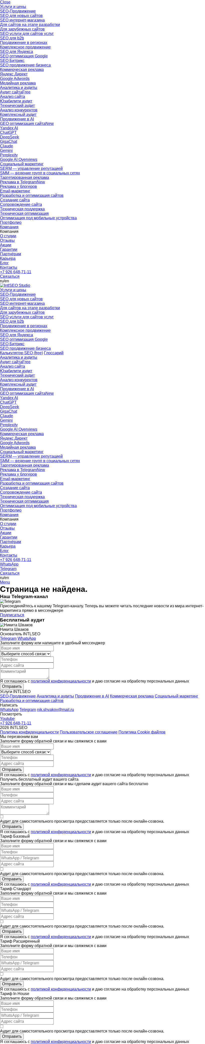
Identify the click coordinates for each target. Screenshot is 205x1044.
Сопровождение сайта (21, 204)
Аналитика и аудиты (18, 87)
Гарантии (8, 249)
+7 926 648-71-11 (15, 272)
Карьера (8, 258)
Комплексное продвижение (25, 47)
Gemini (6, 150)
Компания (9, 227)
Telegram (8, 569)
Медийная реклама (18, 83)
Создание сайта (15, 200)
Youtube (7, 718)
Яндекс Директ (14, 74)
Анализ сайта (12, 96)
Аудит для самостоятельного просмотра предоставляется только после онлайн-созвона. (82, 821)
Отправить (12, 686)
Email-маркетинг (15, 191)
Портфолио (11, 222)
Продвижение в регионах (23, 42)
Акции (5, 245)
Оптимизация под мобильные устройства (38, 218)
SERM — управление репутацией (31, 168)
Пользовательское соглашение (89, 732)
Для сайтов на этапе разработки (30, 24)
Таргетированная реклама (24, 177)
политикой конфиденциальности (61, 681)
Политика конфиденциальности (29, 732)
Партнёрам (10, 254)
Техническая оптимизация (24, 213)
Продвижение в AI (17, 119)
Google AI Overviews (18, 159)
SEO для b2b (12, 38)
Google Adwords (15, 78)
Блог (4, 263)
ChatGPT (8, 132)
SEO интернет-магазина (22, 20)
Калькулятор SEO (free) (21, 353)
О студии (8, 236)
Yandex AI (9, 128)
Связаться (10, 276)
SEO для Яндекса (16, 51)
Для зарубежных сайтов (22, 29)
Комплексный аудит (18, 114)
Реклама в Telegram (22, 182)
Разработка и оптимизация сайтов (32, 195)
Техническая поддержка (22, 209)
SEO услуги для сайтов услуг (27, 33)
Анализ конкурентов (19, 110)
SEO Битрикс (12, 60)
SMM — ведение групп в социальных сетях (40, 173)
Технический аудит (17, 105)
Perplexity (9, 155)
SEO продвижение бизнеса (25, 65)
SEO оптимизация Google (24, 56)
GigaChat (8, 141)
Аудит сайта (15, 92)
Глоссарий (54, 353)
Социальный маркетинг (22, 164)
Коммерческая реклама (22, 69)
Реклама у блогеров (18, 186)
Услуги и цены (13, 6)
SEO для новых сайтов (21, 15)
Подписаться (12, 615)
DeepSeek (9, 137)
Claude (6, 146)
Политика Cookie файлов (142, 732)
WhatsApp (9, 564)
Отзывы (7, 240)
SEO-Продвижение (18, 11)
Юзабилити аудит (16, 101)
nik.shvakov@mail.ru (55, 709)
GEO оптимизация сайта (27, 123)
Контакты (8, 267)
